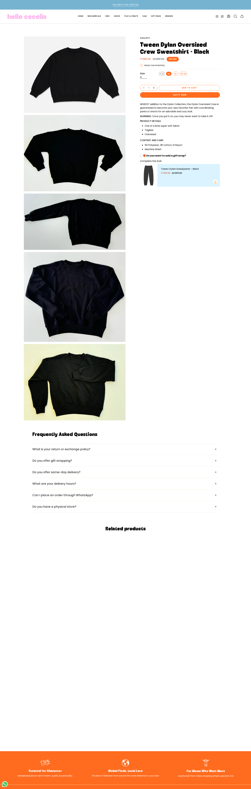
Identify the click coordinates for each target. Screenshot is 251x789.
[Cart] (242, 16)
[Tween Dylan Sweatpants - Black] (148, 175)
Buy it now (180, 95)
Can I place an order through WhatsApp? (62, 495)
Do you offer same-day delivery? (56, 472)
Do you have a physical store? (54, 507)
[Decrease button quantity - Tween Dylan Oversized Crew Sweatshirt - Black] (143, 88)
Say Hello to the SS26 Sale (126, 4)
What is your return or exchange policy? (61, 449)
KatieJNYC (145, 37)
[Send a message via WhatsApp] (4, 784)
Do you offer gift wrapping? (52, 461)
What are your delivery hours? (54, 484)
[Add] (215, 182)
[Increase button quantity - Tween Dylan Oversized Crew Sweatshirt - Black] (153, 88)
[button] (107, 16)
